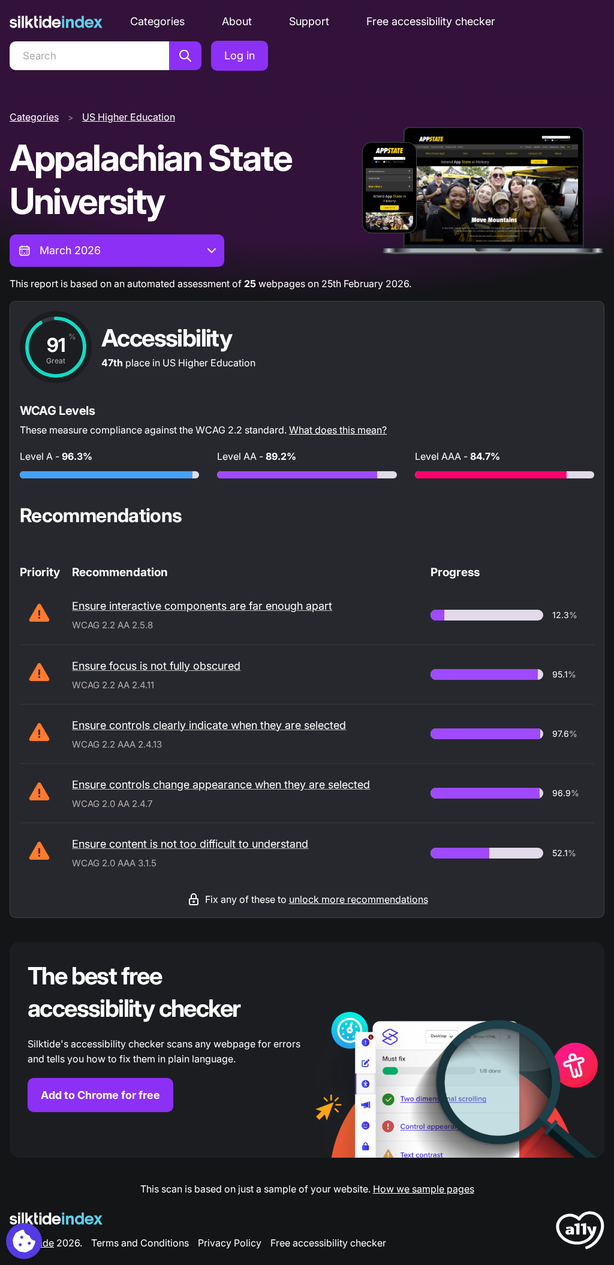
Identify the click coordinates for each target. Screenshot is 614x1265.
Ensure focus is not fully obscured (156, 665)
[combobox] (117, 250)
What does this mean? (338, 430)
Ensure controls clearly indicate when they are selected (209, 725)
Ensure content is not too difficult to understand (190, 844)
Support (309, 21)
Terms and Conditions (140, 1243)
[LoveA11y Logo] (580, 1232)
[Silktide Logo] (56, 1218)
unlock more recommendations (358, 899)
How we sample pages (423, 1189)
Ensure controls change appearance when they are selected (221, 784)
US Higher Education (128, 117)
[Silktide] (56, 22)
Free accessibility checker (430, 21)
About (237, 21)
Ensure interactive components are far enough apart (202, 606)
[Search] (185, 55)
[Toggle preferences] (24, 1241)
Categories (157, 21)
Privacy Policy (229, 1243)
